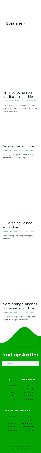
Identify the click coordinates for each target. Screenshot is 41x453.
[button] (31, 7)
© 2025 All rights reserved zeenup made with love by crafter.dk (20, 447)
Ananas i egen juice (18, 146)
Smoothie (20, 101)
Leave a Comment (9, 101)
